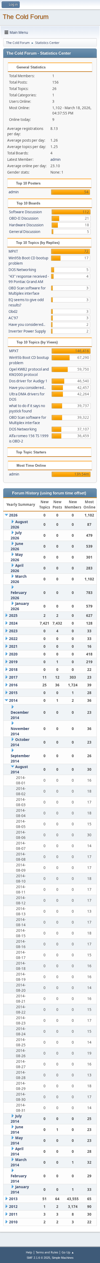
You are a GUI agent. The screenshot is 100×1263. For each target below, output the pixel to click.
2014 (13, 700)
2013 (13, 1198)
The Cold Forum (26, 16)
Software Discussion (25, 212)
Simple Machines (63, 1257)
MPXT (13, 251)
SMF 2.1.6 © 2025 (38, 1257)
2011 (13, 1214)
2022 (13, 638)
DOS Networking (22, 269)
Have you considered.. (27, 324)
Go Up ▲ (68, 1252)
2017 (13, 677)
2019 (13, 661)
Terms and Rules (47, 1252)
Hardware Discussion (26, 225)
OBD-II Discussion (23, 218)
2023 (13, 631)
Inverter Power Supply (27, 331)
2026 (13, 515)
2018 (13, 669)
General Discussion (24, 231)
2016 (13, 685)
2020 (13, 654)
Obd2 (13, 311)
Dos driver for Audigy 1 (28, 381)
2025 (13, 615)
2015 (13, 692)
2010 (13, 1222)
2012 (13, 1206)
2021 (13, 646)
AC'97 (13, 317)
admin (55, 159)
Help (29, 1252)
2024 (13, 623)
